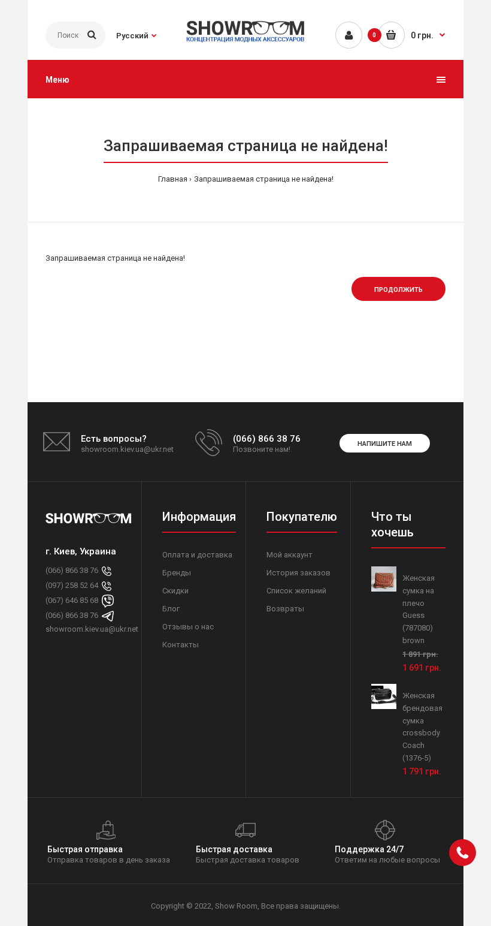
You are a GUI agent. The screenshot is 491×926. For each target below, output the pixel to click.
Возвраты (285, 608)
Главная (172, 178)
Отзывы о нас (188, 626)
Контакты (180, 644)
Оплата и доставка (197, 554)
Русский (132, 35)
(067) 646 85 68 (72, 600)
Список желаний (296, 590)
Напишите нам (384, 444)
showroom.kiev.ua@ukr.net (89, 629)
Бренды (176, 572)
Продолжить (398, 290)
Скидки (175, 590)
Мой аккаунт (289, 554)
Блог (171, 608)
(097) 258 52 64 (72, 585)
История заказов (298, 572)
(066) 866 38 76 (72, 570)
